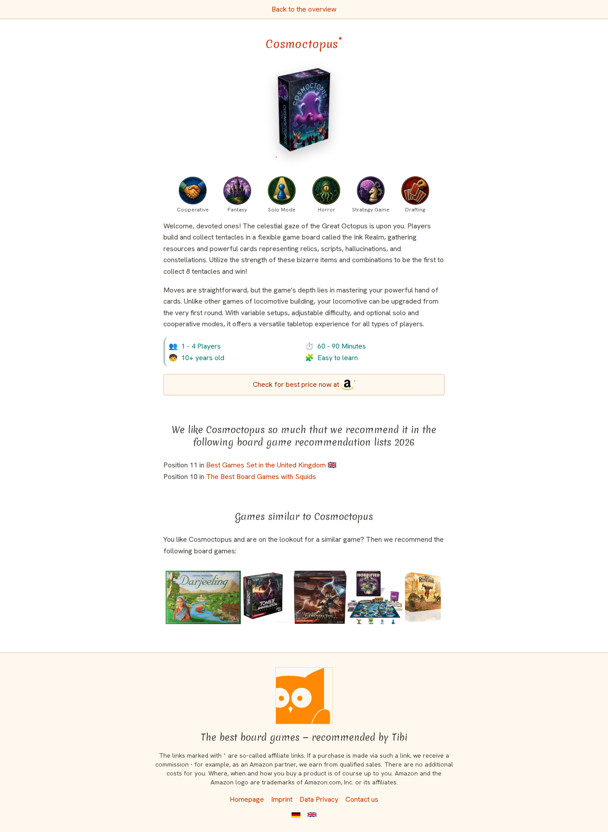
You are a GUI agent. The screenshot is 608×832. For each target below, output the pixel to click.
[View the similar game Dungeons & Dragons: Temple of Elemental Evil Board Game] (320, 597)
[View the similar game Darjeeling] (203, 597)
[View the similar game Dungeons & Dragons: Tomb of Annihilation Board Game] (267, 597)
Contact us (361, 799)
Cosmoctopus (304, 44)
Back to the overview (304, 9)
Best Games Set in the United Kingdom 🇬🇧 (271, 465)
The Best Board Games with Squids (261, 476)
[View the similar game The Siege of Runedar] (422, 597)
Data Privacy (319, 799)
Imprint (281, 799)
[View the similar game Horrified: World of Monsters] (375, 597)
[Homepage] (304, 695)
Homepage (247, 799)
